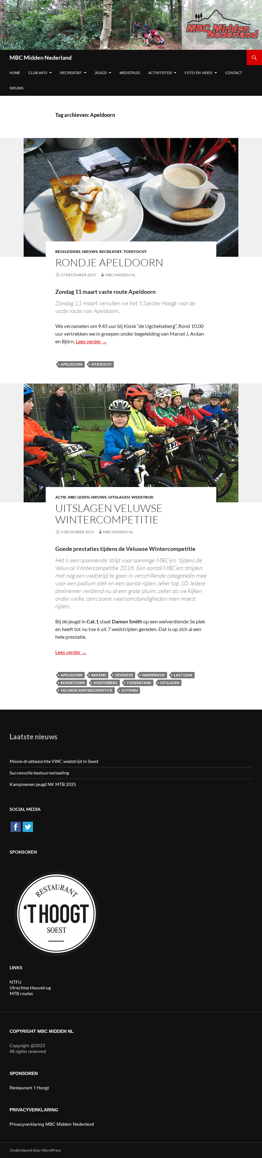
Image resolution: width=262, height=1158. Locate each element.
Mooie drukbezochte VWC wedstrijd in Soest (54, 761)
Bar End (98, 675)
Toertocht (135, 251)
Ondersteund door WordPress (35, 1150)
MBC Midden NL (120, 274)
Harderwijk (153, 675)
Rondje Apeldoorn (109, 262)
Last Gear (183, 675)
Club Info (37, 73)
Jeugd (101, 73)
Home (15, 73)
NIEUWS (16, 88)
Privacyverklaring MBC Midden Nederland (52, 1124)
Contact (233, 73)
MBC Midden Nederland (41, 57)
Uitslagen (119, 497)
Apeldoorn (71, 364)
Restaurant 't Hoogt (29, 1087)
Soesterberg (106, 683)
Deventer (124, 675)
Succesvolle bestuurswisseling (39, 772)
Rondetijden (73, 683)
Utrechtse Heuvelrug (30, 987)
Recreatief (71, 73)
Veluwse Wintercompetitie (86, 690)
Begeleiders (68, 251)
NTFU (15, 982)
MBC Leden (78, 497)
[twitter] (28, 826)
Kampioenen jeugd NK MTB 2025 (43, 784)
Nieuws (90, 251)
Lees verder (91, 341)
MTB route (101, 364)
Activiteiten (160, 73)
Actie (60, 497)
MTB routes (21, 993)
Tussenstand (139, 683)
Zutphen (129, 690)
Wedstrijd (129, 73)
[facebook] (16, 826)
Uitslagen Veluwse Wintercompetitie (109, 513)
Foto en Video (198, 73)
